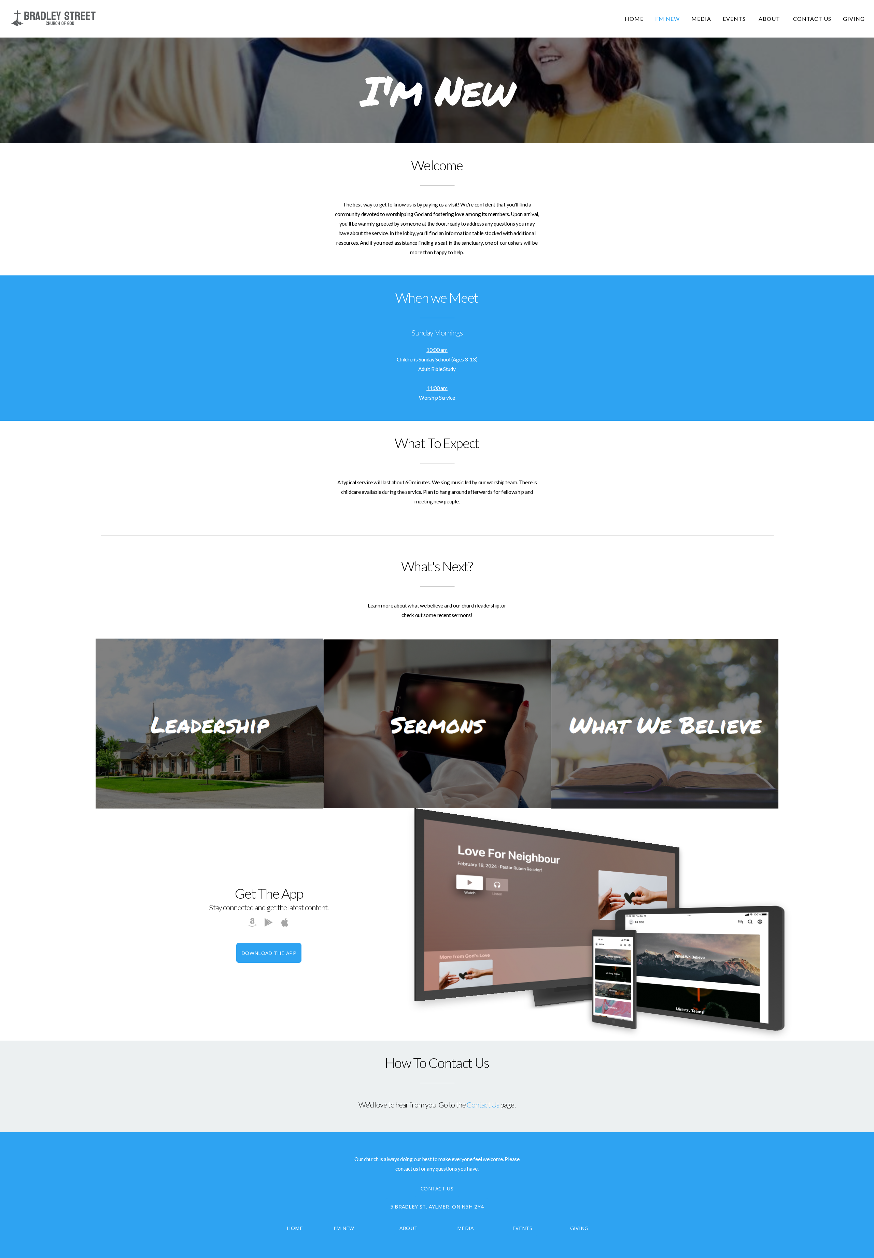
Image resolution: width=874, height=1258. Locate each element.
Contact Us (812, 18)
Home (634, 18)
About (770, 18)
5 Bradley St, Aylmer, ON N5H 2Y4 (437, 1206)
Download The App (268, 952)
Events (735, 18)
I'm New (667, 18)
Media (701, 18)
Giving (854, 18)
